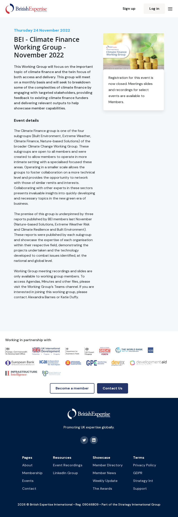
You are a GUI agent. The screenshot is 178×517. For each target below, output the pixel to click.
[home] (26, 8)
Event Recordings (67, 465)
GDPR (137, 473)
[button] (170, 8)
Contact (29, 488)
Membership (32, 473)
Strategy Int (143, 480)
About (27, 465)
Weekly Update (105, 480)
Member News (104, 473)
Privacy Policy (144, 465)
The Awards (102, 488)
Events (27, 480)
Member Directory (108, 465)
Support (140, 488)
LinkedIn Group (65, 473)
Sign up (129, 8)
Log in (154, 8)
